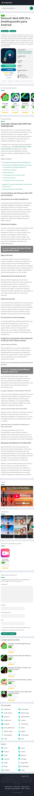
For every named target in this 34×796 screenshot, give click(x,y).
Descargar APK (10, 66)
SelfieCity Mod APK (20, 146)
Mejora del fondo (8, 172)
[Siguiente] (32, 526)
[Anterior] (1, 526)
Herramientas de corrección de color (14, 175)
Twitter (10, 81)
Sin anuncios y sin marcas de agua (13, 180)
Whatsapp (30, 81)
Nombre (3, 605)
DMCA (22, 788)
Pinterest (17, 81)
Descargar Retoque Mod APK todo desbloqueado (16, 162)
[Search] (31, 8)
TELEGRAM (10, 69)
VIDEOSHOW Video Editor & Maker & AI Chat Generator (25, 52)
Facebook (4, 81)
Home (7, 15)
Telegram (23, 81)
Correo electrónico (6, 612)
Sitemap (28, 788)
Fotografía (12, 31)
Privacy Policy (16, 786)
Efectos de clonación (9, 178)
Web (2, 620)
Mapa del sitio (8, 786)
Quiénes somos (25, 786)
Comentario (4, 584)
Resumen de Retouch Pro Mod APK (12, 189)
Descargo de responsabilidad (12, 788)
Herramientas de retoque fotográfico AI (14, 167)
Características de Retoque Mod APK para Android (17, 165)
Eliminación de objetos (10, 170)
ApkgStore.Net (25, 776)
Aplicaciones (13, 15)
